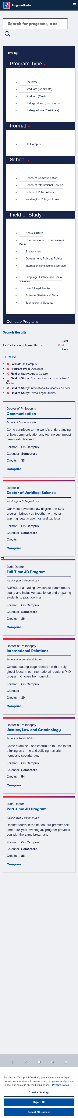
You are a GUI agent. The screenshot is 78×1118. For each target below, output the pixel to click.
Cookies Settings (39, 1092)
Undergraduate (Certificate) (42, 110)
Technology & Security (39, 302)
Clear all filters (65, 345)
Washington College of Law (42, 199)
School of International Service (44, 185)
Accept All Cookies (39, 1112)
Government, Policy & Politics (44, 258)
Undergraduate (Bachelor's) (43, 103)
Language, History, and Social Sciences (40, 279)
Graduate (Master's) (38, 96)
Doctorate (32, 82)
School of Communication (41, 178)
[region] (39, 1092)
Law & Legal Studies (38, 288)
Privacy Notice (60, 1085)
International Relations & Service (46, 265)
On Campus (33, 144)
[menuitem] (42, 82)
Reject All (39, 1102)
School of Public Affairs (40, 192)
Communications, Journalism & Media (41, 242)
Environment (33, 251)
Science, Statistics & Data (42, 295)
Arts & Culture (34, 232)
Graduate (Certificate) (39, 89)
